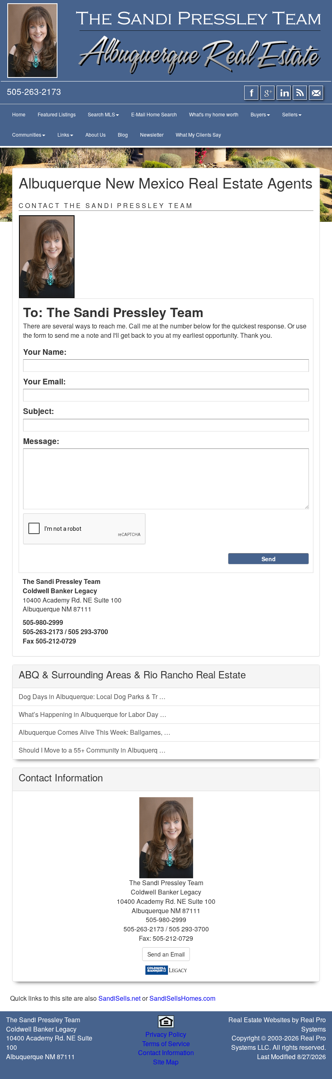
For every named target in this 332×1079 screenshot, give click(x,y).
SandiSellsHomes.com (182, 998)
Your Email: (44, 381)
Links (63, 134)
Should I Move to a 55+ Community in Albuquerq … (92, 750)
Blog (123, 134)
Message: (41, 440)
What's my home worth (213, 114)
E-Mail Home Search (154, 114)
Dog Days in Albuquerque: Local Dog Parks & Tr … (92, 696)
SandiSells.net (119, 998)
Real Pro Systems (313, 1024)
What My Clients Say (198, 134)
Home (19, 114)
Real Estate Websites (259, 1019)
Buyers (258, 114)
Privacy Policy (165, 1034)
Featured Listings (57, 114)
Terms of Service (166, 1043)
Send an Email (166, 954)
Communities (26, 134)
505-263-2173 (34, 91)
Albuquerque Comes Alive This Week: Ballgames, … (94, 732)
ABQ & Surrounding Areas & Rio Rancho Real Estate (132, 674)
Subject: (38, 410)
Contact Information (166, 1052)
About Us (95, 134)
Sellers (290, 114)
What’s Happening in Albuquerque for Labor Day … (92, 714)
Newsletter (152, 134)
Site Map (166, 1061)
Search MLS (101, 114)
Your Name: (44, 351)
